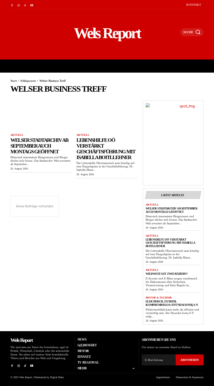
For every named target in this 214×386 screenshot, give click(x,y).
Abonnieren (189, 359)
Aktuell (16, 134)
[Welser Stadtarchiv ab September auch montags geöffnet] (40, 115)
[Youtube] (32, 5)
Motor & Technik (159, 297)
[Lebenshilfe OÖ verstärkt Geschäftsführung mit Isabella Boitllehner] (106, 115)
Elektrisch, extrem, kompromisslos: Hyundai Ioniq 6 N (172, 303)
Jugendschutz (163, 377)
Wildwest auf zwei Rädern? (167, 273)
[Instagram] (18, 5)
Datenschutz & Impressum (190, 377)
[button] (174, 34)
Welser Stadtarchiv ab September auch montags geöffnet (39, 145)
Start (13, 80)
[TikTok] (25, 5)
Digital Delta (57, 377)
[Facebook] (12, 5)
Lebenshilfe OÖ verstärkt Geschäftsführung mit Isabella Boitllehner (105, 148)
